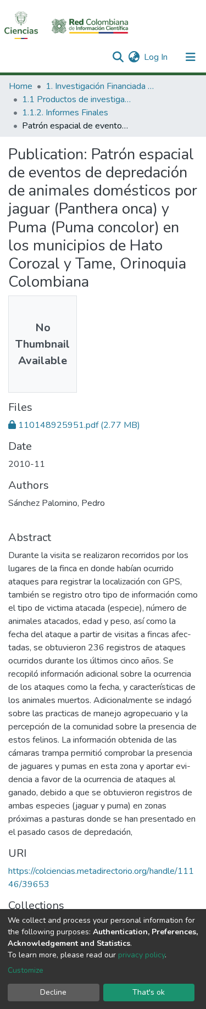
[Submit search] (118, 57)
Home (20, 86)
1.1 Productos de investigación (77, 99)
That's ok (148, 992)
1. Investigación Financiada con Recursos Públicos (100, 86)
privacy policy (141, 955)
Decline (53, 992)
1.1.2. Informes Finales (65, 113)
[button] (134, 57)
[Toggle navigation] (190, 57)
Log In (156, 57)
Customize (25, 970)
